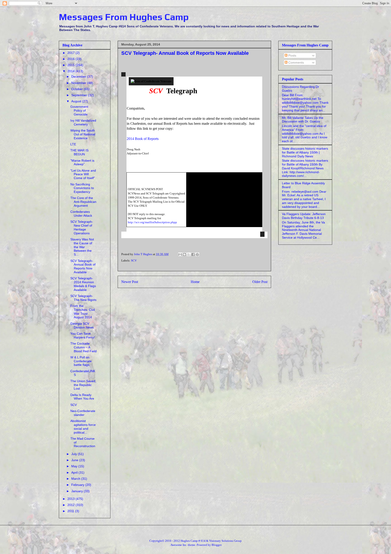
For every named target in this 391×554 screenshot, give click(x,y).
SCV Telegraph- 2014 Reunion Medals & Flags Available (83, 283)
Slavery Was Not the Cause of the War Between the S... (82, 246)
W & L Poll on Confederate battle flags (81, 361)
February (78, 485)
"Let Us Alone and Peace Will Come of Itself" (83, 174)
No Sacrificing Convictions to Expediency (82, 188)
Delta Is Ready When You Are (82, 397)
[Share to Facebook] (193, 254)
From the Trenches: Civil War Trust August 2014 (82, 311)
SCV (134, 260)
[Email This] (180, 254)
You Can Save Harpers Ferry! (82, 335)
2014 (71, 71)
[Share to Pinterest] (197, 254)
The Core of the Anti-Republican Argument (83, 201)
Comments (295, 62)
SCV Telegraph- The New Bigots (83, 298)
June (75, 460)
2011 (71, 511)
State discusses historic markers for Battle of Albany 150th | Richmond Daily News (305, 152)
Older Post (259, 282)
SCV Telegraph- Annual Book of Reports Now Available (82, 266)
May (74, 466)
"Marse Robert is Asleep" (82, 162)
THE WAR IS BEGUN (79, 152)
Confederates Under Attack (81, 213)
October (77, 89)
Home (195, 282)
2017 (71, 53)
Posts (291, 55)
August (76, 101)
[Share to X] (188, 254)
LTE (73, 144)
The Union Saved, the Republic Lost (83, 385)
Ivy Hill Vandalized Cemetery (83, 122)
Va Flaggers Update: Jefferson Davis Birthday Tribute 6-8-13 (304, 216)
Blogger (216, 545)
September (79, 95)
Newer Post (129, 282)
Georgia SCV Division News (82, 325)
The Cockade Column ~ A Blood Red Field (83, 347)
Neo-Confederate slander (82, 413)
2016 (71, 59)
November (79, 83)
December (79, 76)
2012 (71, 505)
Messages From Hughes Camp (124, 17)
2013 (71, 499)
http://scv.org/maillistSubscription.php (151, 222)
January (77, 491)
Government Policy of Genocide (79, 110)
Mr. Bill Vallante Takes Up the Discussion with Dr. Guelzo (302, 119)
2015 (71, 65)
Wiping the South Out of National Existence (82, 134)
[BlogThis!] (184, 254)
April (75, 472)
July (74, 454)
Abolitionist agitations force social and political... (83, 426)
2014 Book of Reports (143, 139)
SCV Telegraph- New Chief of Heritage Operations (81, 227)
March (76, 478)
